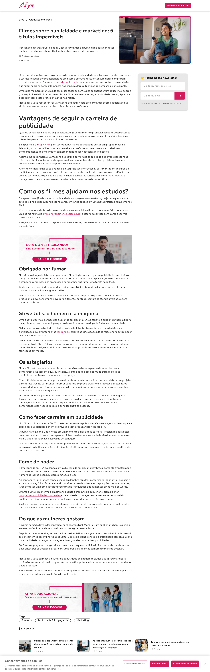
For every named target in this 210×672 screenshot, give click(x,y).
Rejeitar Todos (159, 663)
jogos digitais (115, 175)
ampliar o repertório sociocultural (62, 214)
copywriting (45, 144)
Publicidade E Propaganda (53, 620)
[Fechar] (205, 663)
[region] (105, 664)
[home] (31, 5)
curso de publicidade (66, 82)
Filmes (25, 620)
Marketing (83, 620)
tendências (63, 332)
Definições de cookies (135, 663)
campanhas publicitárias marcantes (40, 495)
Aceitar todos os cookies (185, 663)
